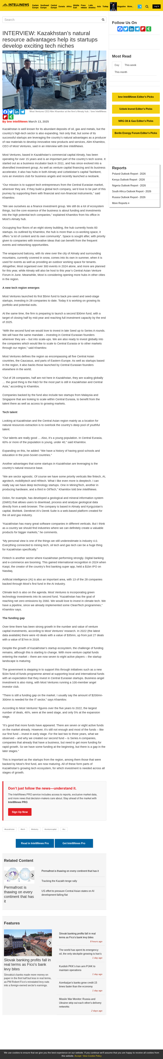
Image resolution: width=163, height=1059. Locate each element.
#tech (23, 829)
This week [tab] (130, 65)
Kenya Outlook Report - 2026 (128, 179)
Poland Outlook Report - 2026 (129, 173)
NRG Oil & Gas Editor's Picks (135, 121)
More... (130, 6)
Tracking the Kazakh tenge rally (59, 881)
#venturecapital (50, 829)
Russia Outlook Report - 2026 (128, 197)
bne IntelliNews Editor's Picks (136, 96)
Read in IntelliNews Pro (35, 843)
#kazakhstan (9, 829)
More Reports (120, 203)
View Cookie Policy (92, 1056)
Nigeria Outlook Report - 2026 (129, 185)
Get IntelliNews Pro (74, 843)
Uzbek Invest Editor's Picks (135, 109)
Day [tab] (117, 65)
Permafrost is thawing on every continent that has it (19, 894)
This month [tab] (121, 72)
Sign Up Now (20, 812)
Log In (156, 6)
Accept (77, 1056)
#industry (34, 829)
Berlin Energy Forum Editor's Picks (136, 133)
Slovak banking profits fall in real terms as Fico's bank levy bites (27, 964)
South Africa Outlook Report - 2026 (131, 191)
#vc (64, 829)
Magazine (121, 6)
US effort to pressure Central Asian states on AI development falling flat (68, 893)
